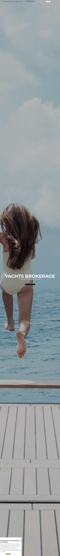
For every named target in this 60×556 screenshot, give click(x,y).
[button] (3, 1)
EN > (57, 1)
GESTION (21, 1)
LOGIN (48, 1)
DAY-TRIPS (9, 1)
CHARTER (13, 1)
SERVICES (17, 1)
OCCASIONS (5, 1)
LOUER (30, 285)
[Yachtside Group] (30, 1)
